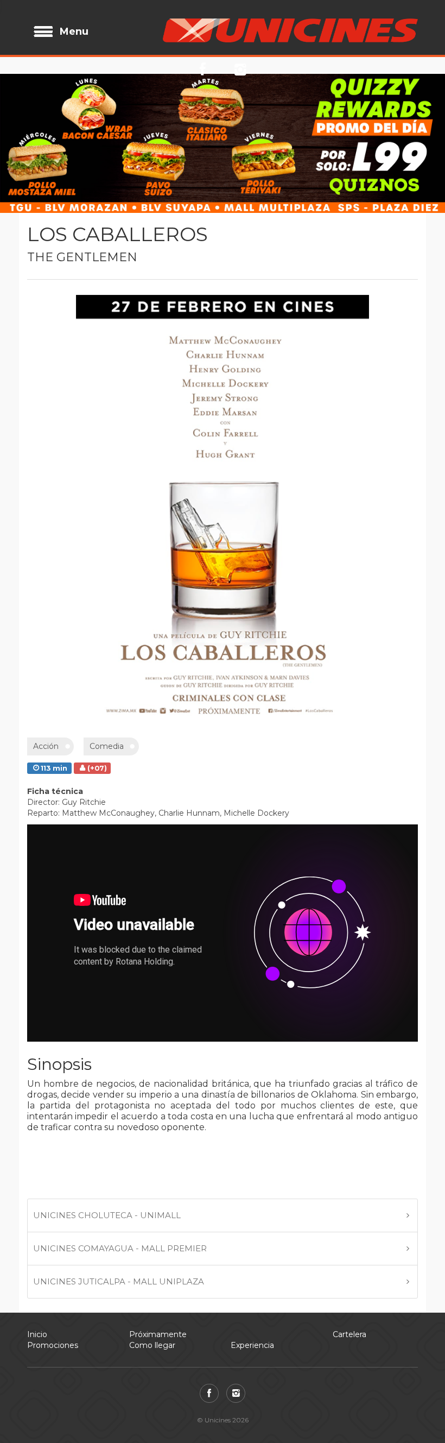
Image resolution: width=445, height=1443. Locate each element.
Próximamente (158, 1334)
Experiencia (252, 1345)
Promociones (52, 1345)
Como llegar (152, 1345)
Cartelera (349, 1334)
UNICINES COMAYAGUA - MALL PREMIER (120, 1248)
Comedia (107, 746)
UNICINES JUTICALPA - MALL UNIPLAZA (118, 1281)
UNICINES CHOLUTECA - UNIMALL (107, 1215)
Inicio (37, 1334)
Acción (46, 746)
